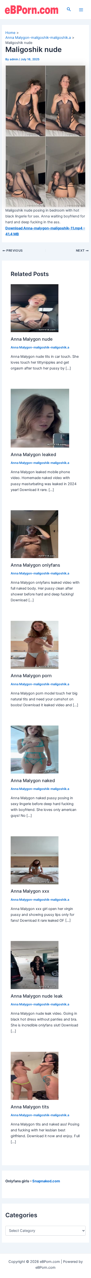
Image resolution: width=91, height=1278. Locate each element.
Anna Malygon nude (32, 339)
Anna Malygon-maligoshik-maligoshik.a (40, 347)
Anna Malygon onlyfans (35, 565)
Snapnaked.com (46, 1181)
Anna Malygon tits (30, 1106)
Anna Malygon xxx (30, 891)
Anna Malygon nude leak (37, 996)
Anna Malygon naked (33, 780)
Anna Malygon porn (31, 675)
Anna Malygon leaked (33, 454)
